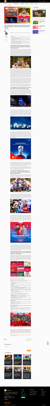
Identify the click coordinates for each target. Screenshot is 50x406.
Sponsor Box (42, 395)
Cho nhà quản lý (20, 1)
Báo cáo (27, 3)
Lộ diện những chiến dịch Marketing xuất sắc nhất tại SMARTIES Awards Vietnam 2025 (17, 362)
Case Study (22, 3)
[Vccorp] (6, 397)
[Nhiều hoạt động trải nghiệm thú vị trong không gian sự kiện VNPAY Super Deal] (20, 206)
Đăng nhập (43, 1)
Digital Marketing (15, 3)
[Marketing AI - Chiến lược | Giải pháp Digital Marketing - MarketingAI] (5, 1)
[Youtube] (8, 402)
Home (5, 3)
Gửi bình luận (28, 350)
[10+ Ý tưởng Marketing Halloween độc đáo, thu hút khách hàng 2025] (8, 356)
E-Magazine (11, 1)
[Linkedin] (7, 41)
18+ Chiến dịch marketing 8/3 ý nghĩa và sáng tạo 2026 (42, 31)
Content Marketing (40, 28)
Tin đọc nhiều (36, 7)
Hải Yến (5, 29)
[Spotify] (10, 402)
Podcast (16, 1)
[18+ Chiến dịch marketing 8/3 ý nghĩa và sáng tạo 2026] (36, 32)
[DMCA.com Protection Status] (23, 397)
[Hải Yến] (6, 33)
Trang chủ (5, 5)
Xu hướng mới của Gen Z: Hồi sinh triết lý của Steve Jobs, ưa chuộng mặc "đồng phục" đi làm (8, 375)
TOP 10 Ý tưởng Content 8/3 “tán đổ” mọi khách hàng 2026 (42, 26)
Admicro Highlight (26, 1)
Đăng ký (40, 1)
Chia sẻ (5, 31)
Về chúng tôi (22, 391)
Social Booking (43, 392)
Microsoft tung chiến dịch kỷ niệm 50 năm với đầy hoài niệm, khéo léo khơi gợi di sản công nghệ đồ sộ (26, 362)
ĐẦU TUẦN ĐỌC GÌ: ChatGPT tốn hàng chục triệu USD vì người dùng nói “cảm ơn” (17, 375)
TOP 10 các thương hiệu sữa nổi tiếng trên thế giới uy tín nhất (42, 21)
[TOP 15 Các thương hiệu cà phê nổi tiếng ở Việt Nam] (39, 13)
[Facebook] (7, 39)
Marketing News (10, 3)
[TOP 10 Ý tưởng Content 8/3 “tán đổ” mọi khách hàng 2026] (36, 27)
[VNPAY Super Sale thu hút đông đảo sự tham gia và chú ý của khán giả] (20, 185)
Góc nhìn (32, 3)
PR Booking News (43, 391)
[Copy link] (5, 39)
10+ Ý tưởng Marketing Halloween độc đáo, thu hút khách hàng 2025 (8, 362)
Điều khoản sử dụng (23, 395)
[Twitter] (5, 41)
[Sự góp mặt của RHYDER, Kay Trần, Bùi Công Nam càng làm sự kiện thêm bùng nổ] (20, 232)
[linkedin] (6, 402)
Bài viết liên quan (8, 352)
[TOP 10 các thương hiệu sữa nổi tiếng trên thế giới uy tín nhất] (36, 22)
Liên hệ (36, 3)
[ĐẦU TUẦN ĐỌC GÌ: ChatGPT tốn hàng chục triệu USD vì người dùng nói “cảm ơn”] (18, 369)
